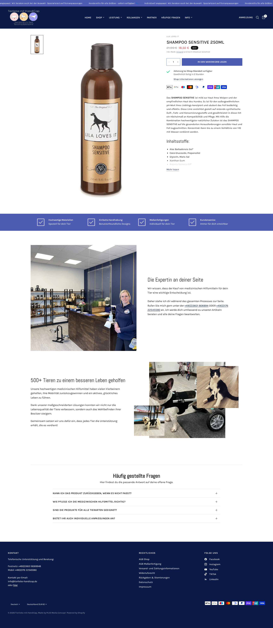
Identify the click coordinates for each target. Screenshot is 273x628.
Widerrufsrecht (147, 573)
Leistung (114, 17)
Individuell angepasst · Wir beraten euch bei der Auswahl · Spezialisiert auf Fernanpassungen (175, 3)
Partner (152, 17)
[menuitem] (88, 17)
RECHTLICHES (147, 553)
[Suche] (257, 17)
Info (187, 17)
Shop (99, 17)
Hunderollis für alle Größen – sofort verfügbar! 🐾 (97, 3)
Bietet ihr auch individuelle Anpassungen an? (84, 518)
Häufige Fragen (170, 17)
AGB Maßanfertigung (150, 563)
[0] (263, 17)
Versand (179, 52)
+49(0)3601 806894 (196, 305)
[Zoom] (150, 42)
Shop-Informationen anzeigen (188, 79)
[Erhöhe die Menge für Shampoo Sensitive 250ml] (177, 62)
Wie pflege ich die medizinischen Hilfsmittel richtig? (89, 501)
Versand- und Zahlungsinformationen (159, 568)
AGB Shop (144, 559)
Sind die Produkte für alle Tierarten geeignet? (85, 510)
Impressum (145, 586)
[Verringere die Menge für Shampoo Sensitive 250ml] (169, 62)
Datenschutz (146, 582)
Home (88, 17)
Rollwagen (133, 17)
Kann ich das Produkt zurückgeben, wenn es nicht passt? (92, 493)
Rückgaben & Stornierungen (154, 577)
